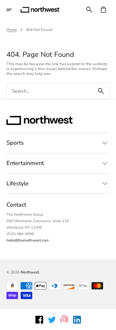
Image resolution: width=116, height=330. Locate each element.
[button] (13, 10)
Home (11, 29)
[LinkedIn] (77, 320)
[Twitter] (52, 320)
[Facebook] (39, 320)
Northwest (30, 272)
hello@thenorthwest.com (27, 240)
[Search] (100, 91)
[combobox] (49, 91)
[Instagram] (64, 320)
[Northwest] (40, 9)
